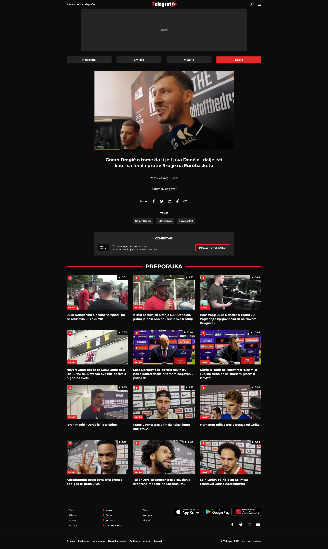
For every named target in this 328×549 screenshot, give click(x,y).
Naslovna (89, 59)
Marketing (83, 541)
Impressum (99, 541)
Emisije (139, 59)
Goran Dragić (143, 221)
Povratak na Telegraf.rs (82, 4)
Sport (239, 59)
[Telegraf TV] (258, 524)
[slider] (164, 149)
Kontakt (157, 541)
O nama (71, 541)
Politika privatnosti (140, 541)
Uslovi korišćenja (117, 541)
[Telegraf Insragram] (249, 524)
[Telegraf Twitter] (240, 524)
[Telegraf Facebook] (232, 524)
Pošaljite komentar (213, 247)
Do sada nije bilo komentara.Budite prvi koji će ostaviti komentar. (135, 248)
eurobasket (186, 221)
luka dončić (165, 221)
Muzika (189, 59)
